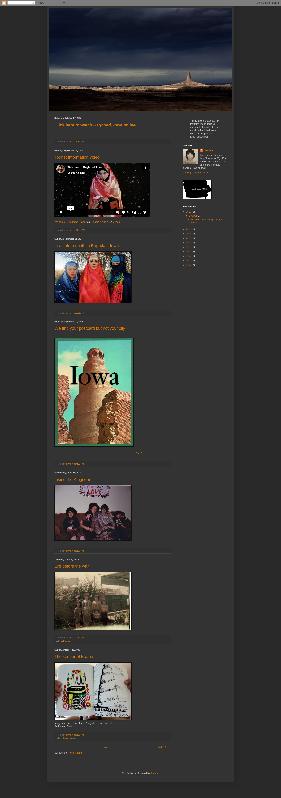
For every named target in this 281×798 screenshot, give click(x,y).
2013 (189, 238)
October (193, 216)
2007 (189, 260)
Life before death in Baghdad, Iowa (86, 245)
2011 (189, 247)
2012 (189, 242)
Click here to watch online (95, 125)
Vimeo (116, 221)
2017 (189, 212)
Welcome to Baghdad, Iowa (69, 221)
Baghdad (67, 641)
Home (106, 747)
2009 (189, 251)
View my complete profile (196, 172)
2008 (189, 256)
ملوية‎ (139, 452)
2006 (189, 265)
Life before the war (71, 566)
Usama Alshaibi (100, 221)
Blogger (154, 773)
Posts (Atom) (75, 752)
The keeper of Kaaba (73, 656)
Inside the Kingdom (72, 479)
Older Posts (164, 747)
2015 (189, 229)
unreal (73, 738)
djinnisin (208, 150)
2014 (189, 233)
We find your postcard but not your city (89, 328)
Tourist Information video (77, 157)
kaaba (66, 738)
